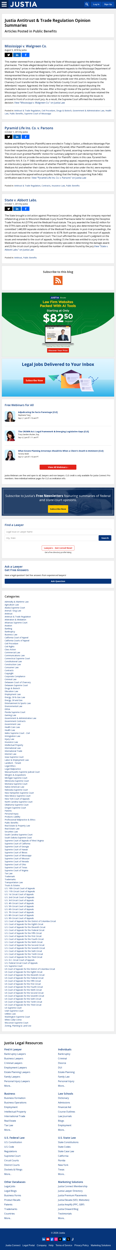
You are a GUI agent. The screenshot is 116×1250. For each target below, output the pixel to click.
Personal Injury (11, 813)
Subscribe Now (58, 508)
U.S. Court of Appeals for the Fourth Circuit (24, 939)
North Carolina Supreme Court (19, 801)
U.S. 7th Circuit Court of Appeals (19, 912)
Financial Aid (64, 1107)
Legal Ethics (10, 766)
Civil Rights (9, 646)
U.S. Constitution (13, 1142)
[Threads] (60, 1239)
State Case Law (66, 1151)
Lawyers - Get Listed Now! (58, 547)
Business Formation (14, 1098)
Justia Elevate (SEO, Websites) (73, 1200)
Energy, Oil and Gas (13, 700)
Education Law (11, 691)
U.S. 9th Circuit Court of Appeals (19, 918)
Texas (61, 1169)
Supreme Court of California (17, 843)
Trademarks (10, 879)
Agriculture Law (12, 604)
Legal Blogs (10, 1190)
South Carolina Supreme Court (19, 834)
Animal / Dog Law (13, 610)
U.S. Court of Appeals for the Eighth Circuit (24, 924)
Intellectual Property (14, 745)
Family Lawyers (12, 1076)
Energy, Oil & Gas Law (15, 697)
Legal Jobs (9, 1186)
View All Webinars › (58, 467)
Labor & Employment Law (17, 760)
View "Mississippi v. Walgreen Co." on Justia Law (39, 102)
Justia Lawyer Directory (70, 1190)
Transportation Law (14, 882)
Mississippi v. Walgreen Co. (26, 46)
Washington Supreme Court (17, 1016)
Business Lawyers (13, 1058)
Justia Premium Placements (72, 1195)
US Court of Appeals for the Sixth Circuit (23, 998)
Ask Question (58, 581)
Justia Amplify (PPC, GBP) (71, 1204)
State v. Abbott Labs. (21, 200)
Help (51, 1245)
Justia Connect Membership (72, 1186)
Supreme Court (12, 1155)
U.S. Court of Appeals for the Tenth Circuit (24, 954)
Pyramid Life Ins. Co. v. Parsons (29, 128)
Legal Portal (28, 1245)
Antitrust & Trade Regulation (27, 110)
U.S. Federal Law (14, 1137)
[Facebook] (52, 1239)
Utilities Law (10, 1013)
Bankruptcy (10, 631)
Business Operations (15, 1102)
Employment (11, 1107)
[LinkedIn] (43, 1239)
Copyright (9, 673)
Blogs (61, 1120)
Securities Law (11, 831)
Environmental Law (13, 706)
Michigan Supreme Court (16, 778)
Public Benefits (16, 113)
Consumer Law (12, 667)
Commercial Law (12, 652)
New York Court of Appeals (17, 798)
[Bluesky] (64, 1239)
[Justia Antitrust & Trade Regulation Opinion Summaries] (23, 4)
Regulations (10, 1151)
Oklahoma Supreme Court (17, 804)
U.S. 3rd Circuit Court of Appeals (19, 900)
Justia (62, 1233)
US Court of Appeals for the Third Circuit (23, 1004)
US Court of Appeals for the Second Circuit (24, 992)
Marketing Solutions (70, 1182)
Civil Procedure (48, 110)
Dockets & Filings (13, 1169)
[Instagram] (56, 1239)
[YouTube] (48, 1239)
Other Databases (14, 1182)
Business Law (11, 634)
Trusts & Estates (12, 885)
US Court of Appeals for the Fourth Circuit (24, 987)
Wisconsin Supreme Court (16, 1022)
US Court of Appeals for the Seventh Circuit (24, 995)
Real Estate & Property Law (17, 825)
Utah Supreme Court (14, 1010)
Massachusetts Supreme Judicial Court (22, 772)
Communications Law (15, 655)
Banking (8, 628)
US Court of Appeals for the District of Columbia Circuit (30, 969)
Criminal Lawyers (13, 1063)
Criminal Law (10, 679)
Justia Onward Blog (68, 1209)
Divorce (62, 1063)
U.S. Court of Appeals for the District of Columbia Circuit (30, 921)
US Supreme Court (13, 1007)
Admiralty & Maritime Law (17, 601)
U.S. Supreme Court (13, 966)
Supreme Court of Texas (16, 867)
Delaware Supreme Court (16, 685)
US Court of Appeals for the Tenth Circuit (23, 1001)
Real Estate (10, 1120)
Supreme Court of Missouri (17, 858)
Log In (96, 4)
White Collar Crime (13, 1019)
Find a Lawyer (14, 525)
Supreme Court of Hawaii (16, 849)
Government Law (13, 724)
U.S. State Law (67, 1137)
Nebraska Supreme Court (16, 789)
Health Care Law (12, 727)
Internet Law (10, 754)
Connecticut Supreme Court (17, 658)
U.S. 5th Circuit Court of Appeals (19, 906)
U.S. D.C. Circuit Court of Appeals (20, 960)
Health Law (10, 730)
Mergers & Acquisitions (15, 775)
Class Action (10, 649)
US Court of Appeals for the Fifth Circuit (23, 981)
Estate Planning (66, 1072)
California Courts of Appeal (17, 640)
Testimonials (65, 1213)
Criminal (62, 1058)
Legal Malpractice (13, 769)
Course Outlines (66, 1111)
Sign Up (108, 4)
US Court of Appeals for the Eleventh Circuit (25, 975)
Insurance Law (58, 185)
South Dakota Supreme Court (18, 837)
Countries (9, 1213)
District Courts (12, 1165)
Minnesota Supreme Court (17, 780)
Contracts (46, 185)
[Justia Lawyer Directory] (72, 1239)
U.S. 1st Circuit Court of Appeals (19, 894)
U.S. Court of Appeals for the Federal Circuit (24, 930)
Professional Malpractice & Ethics (20, 819)
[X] (68, 1239)
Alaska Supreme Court (15, 607)
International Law (13, 748)
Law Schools (65, 1093)
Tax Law (8, 873)
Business (9, 1093)
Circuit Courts (11, 1160)
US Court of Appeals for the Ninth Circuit (23, 990)
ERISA (7, 709)
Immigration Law (12, 736)
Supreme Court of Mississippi (37, 113)
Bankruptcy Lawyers (15, 1053)
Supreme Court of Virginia (16, 870)
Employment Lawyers (15, 1067)
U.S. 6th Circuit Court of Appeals (19, 909)
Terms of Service (64, 1245)
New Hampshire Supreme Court (19, 792)
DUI (60, 1067)
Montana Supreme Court (16, 783)
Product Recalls (12, 1200)
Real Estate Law (12, 828)
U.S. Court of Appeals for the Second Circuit (24, 945)
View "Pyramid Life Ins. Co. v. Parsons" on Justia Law (59, 177)
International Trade (13, 751)
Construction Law (13, 664)
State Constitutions (68, 1142)
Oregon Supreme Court (15, 807)
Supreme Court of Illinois (16, 852)
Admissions (64, 1102)
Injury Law (9, 739)
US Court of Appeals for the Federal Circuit (24, 978)
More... (7, 1085)
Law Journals (65, 1116)
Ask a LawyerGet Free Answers (17, 568)
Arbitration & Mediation (15, 619)
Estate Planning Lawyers (17, 1072)
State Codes (64, 1146)
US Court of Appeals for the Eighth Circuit (23, 972)
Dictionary (63, 1098)
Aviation (8, 625)
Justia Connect (12, 1245)
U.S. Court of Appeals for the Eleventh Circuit (25, 927)
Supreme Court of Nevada (17, 861)
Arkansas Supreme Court (16, 622)
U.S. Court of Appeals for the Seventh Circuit (25, 948)
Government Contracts (15, 721)
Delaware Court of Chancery (18, 682)
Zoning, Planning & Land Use (18, 1025)
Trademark (10, 876)
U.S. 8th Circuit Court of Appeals (19, 915)
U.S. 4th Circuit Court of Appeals (19, 903)
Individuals (64, 1049)
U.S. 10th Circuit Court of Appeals (20, 888)
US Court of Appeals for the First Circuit (23, 984)
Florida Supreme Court (15, 712)
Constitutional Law (13, 661)
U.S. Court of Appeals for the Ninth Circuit (24, 942)
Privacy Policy (81, 1245)
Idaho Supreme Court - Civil (17, 733)
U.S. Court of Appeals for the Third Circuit (23, 957)
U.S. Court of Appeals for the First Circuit (23, 936)
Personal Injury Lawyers (17, 1081)
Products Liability (12, 816)
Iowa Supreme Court (14, 757)
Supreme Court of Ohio (15, 864)
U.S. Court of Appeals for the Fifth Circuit (23, 933)
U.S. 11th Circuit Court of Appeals (20, 891)
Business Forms (12, 1195)
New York (63, 1165)
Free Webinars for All (19, 405)
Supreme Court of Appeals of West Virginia (24, 840)
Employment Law (13, 694)
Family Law (63, 1076)
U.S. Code (9, 1146)
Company (42, 1245)
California (63, 1155)
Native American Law (14, 786)
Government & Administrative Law (88, 110)
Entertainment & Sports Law (18, 703)
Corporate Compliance (15, 676)
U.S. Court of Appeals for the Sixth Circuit (23, 951)
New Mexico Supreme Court (18, 795)
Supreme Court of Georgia (17, 846)
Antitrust (18, 257)
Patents (8, 810)
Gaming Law (10, 715)
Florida (61, 1160)
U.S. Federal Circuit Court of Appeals (21, 963)
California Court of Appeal (16, 637)
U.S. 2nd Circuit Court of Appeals (19, 897)
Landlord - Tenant (13, 763)
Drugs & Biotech (64, 110)
